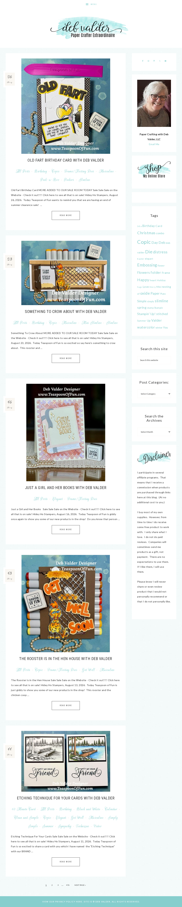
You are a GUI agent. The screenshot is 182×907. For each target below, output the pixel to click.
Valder (156, 320)
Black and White (88, 809)
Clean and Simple (26, 817)
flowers (143, 272)
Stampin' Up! (146, 314)
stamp (150, 308)
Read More (66, 215)
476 (68, 885)
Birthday (40, 171)
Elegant (57, 498)
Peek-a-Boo (49, 179)
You (165, 327)
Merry (152, 287)
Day (154, 242)
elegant (149, 258)
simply (150, 301)
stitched (162, 314)
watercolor (146, 327)
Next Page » (80, 885)
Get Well (88, 669)
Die (148, 251)
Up (149, 320)
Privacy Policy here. (69, 901)
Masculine (106, 171)
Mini (158, 286)
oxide (145, 293)
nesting (166, 286)
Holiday (161, 280)
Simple (141, 301)
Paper (155, 293)
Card (159, 226)
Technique (82, 826)
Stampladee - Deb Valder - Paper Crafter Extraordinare (91, 28)
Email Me (154, 144)
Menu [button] (94, 4)
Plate (163, 294)
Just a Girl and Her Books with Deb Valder (65, 487)
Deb (162, 242)
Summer (47, 826)
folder (156, 272)
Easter (140, 258)
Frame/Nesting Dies (79, 171)
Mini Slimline (91, 322)
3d (138, 226)
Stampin (158, 307)
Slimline (84, 179)
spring (141, 307)
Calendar (111, 809)
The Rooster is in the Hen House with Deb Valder (65, 658)
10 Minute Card (24, 809)
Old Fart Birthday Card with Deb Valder (66, 160)
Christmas (146, 233)
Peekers (69, 179)
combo (160, 233)
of (138, 293)
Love (146, 286)
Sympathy (64, 826)
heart (153, 280)
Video (98, 826)
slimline (161, 301)
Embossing (147, 265)
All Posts (23, 171)
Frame (166, 272)
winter (159, 327)
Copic (56, 171)
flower (161, 265)
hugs (139, 287)
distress (160, 252)
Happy (143, 279)
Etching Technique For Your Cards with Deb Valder (65, 798)
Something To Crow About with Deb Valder (65, 311)
